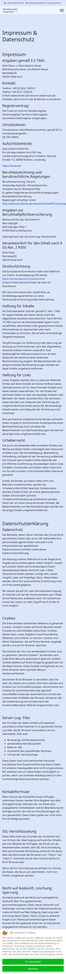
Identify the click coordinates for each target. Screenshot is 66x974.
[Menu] (62, 10)
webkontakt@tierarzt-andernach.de (44, 3)
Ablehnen (33, 968)
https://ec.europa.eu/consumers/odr (23, 278)
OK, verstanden (33, 961)
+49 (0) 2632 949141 (15, 3)
